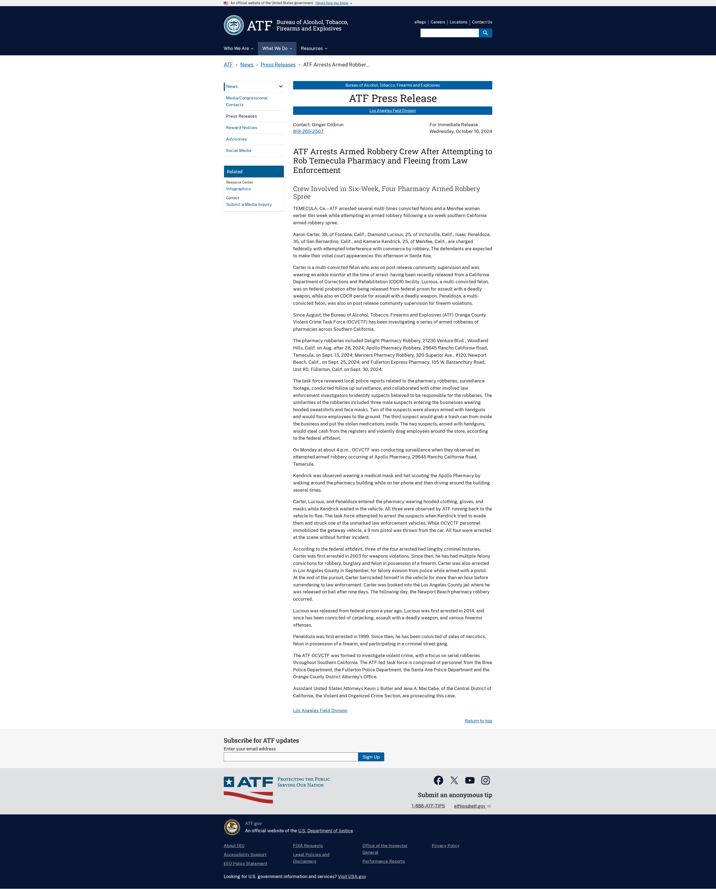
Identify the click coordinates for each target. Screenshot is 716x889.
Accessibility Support (245, 854)
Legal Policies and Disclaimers (311, 858)
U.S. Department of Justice (325, 830)
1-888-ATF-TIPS (428, 806)
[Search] (485, 32)
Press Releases (278, 65)
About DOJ (234, 845)
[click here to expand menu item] (280, 86)
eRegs (420, 22)
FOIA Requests (308, 845)
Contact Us (482, 22)
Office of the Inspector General (385, 849)
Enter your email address (250, 749)
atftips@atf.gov (470, 806)
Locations (458, 22)
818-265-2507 (308, 131)
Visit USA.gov (352, 876)
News (246, 65)
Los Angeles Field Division (392, 110)
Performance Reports (383, 861)
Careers (438, 22)
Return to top (478, 721)
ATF (228, 65)
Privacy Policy (446, 845)
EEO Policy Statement (245, 863)
